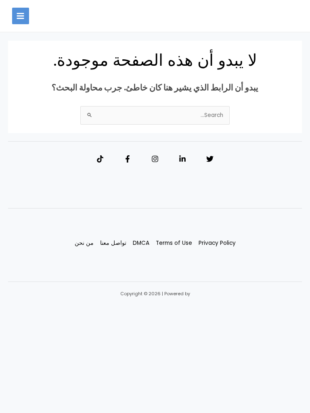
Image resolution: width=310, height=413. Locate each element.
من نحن (84, 243)
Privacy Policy (217, 243)
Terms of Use (174, 243)
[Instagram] (155, 159)
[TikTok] (100, 159)
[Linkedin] (182, 159)
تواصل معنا (113, 243)
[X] (210, 159)
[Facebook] (127, 159)
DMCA (141, 243)
